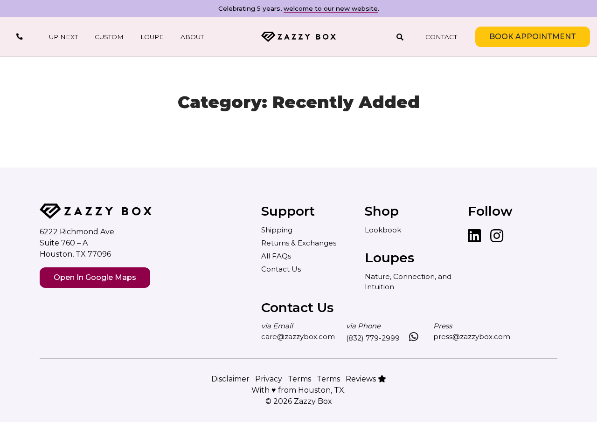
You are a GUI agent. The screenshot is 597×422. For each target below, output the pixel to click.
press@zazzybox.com (471, 336)
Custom (109, 37)
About (192, 37)
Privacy (268, 378)
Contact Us (281, 269)
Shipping (276, 229)
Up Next (63, 37)
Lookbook (383, 229)
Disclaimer (230, 378)
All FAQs (276, 256)
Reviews (362, 378)
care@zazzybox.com (298, 336)
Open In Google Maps (95, 277)
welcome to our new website (331, 8)
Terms (299, 378)
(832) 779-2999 (373, 338)
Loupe (152, 37)
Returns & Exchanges (298, 242)
